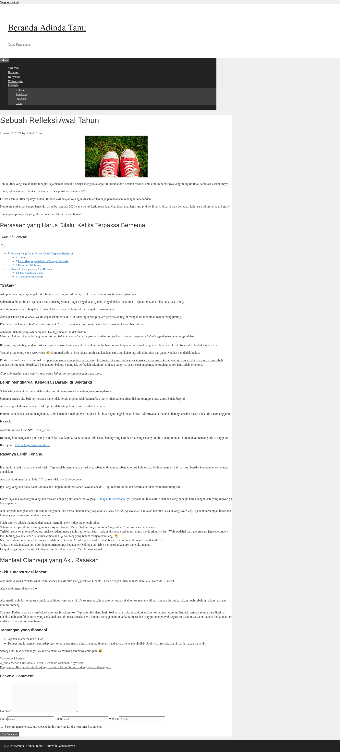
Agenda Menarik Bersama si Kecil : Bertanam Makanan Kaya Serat (42, 663)
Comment (6, 711)
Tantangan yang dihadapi (30, 276)
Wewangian (15, 81)
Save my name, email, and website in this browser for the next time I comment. (53, 726)
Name (3, 718)
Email (58, 718)
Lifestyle (13, 85)
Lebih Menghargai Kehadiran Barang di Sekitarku (43, 261)
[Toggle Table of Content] (3, 246)
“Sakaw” (22, 257)
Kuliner (20, 90)
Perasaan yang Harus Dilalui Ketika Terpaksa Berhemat (42, 253)
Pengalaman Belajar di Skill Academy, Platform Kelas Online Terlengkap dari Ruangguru (55, 667)
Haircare (13, 72)
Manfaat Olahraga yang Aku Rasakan (32, 269)
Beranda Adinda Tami (47, 27)
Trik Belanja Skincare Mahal (32, 445)
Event (19, 103)
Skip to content (9, 2)
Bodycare (14, 76)
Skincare (13, 68)
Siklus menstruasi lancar (30, 273)
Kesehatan (21, 94)
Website (114, 718)
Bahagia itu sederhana (111, 499)
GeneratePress (66, 746)
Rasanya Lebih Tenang (29, 265)
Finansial (21, 99)
